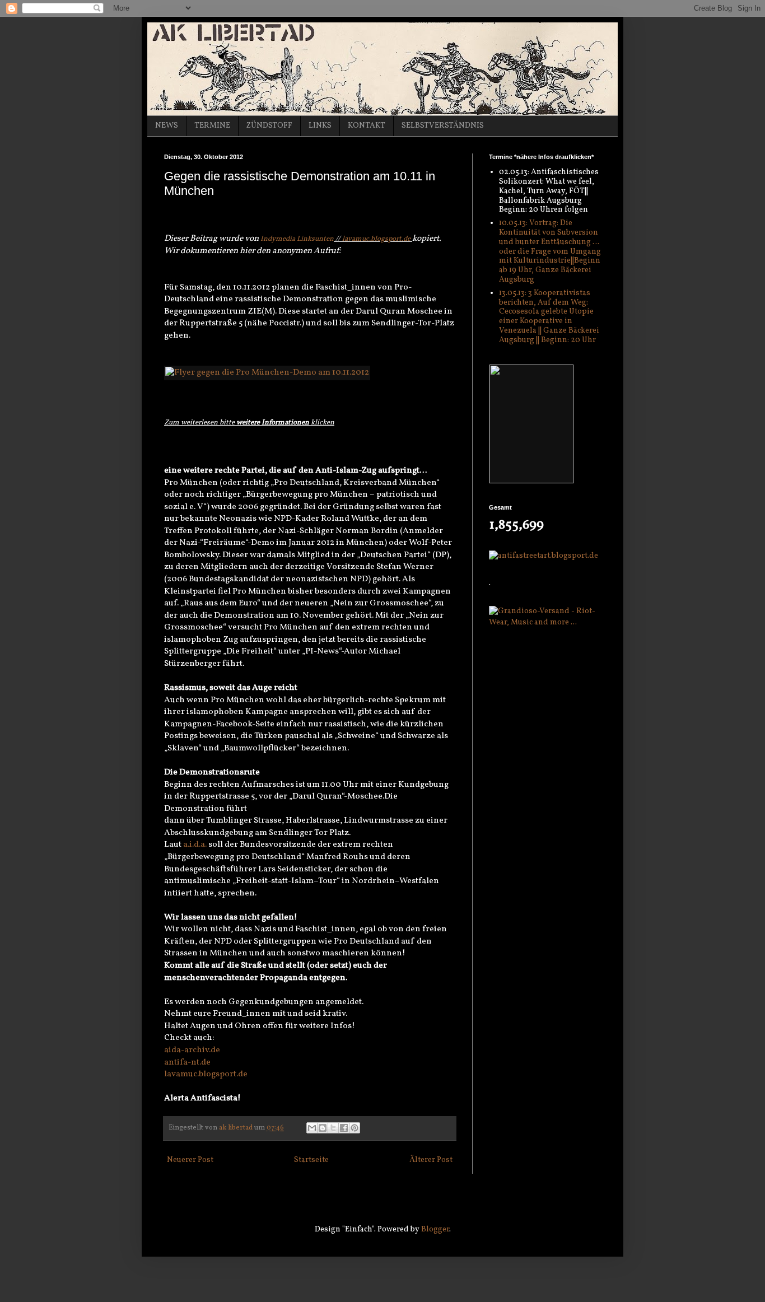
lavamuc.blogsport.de (376, 239)
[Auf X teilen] (333, 1127)
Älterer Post (431, 1160)
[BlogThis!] (322, 1127)
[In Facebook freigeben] (343, 1127)
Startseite (311, 1160)
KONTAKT (366, 125)
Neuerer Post (190, 1160)
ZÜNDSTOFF (269, 125)
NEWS (166, 125)
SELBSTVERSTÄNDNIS (443, 125)
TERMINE (212, 125)
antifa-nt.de (187, 1062)
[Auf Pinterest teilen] (354, 1127)
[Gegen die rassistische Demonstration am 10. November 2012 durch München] (267, 372)
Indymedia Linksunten (297, 239)
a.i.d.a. (195, 844)
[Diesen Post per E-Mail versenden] (312, 1127)
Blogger (435, 1229)
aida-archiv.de (192, 1050)
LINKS (320, 125)
